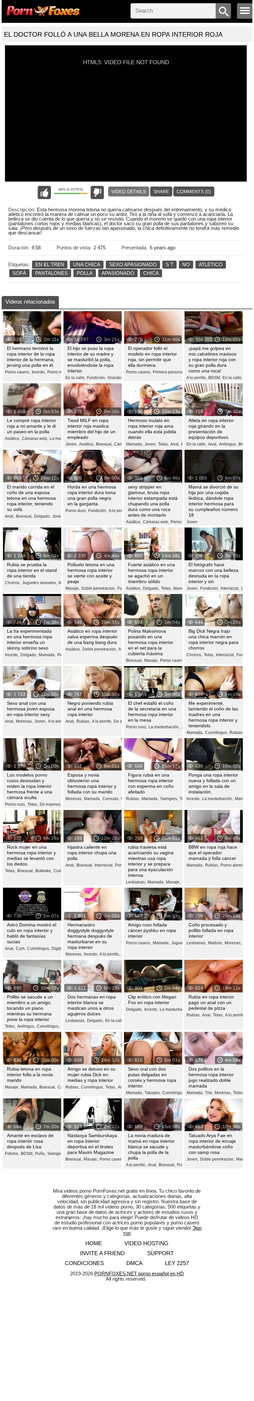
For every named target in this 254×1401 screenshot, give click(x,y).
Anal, (175, 444)
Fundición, (96, 377)
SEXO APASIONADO (133, 264)
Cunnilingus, (216, 732)
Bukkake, (43, 871)
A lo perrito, (197, 377)
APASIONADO (118, 273)
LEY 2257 (177, 1263)
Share (161, 191)
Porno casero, (17, 372)
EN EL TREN (49, 264)
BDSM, (214, 377)
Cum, (58, 871)
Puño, (40, 1153)
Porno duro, (76, 510)
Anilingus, (228, 444)
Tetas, (163, 444)
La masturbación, (164, 727)
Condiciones (84, 1263)
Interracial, (230, 588)
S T (169, 264)
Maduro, (215, 943)
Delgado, (42, 516)
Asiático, (12, 438)
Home (93, 1243)
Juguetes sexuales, (39, 582)
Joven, (71, 444)
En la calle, (75, 377)
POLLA (85, 273)
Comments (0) (194, 191)
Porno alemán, (234, 865)
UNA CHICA (86, 264)
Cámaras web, (35, 438)
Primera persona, (168, 372)
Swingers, (169, 798)
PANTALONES (51, 273)
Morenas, (24, 721)
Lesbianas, (136, 882)
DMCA (134, 1263)
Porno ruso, (57, 372)
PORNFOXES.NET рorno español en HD (139, 1273)
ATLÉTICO (211, 264)
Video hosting (146, 1243)
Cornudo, (111, 798)
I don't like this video (97, 192)
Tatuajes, (153, 1092)
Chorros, (13, 582)
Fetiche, (12, 1153)
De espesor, (50, 804)
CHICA (151, 273)
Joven (192, 522)
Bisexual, (104, 444)
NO (186, 264)
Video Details (128, 191)
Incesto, (39, 372)
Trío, (209, 1092)
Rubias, (83, 721)
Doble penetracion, (98, 588)
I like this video (44, 192)
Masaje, (72, 588)
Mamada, (134, 444)
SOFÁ (19, 273)
